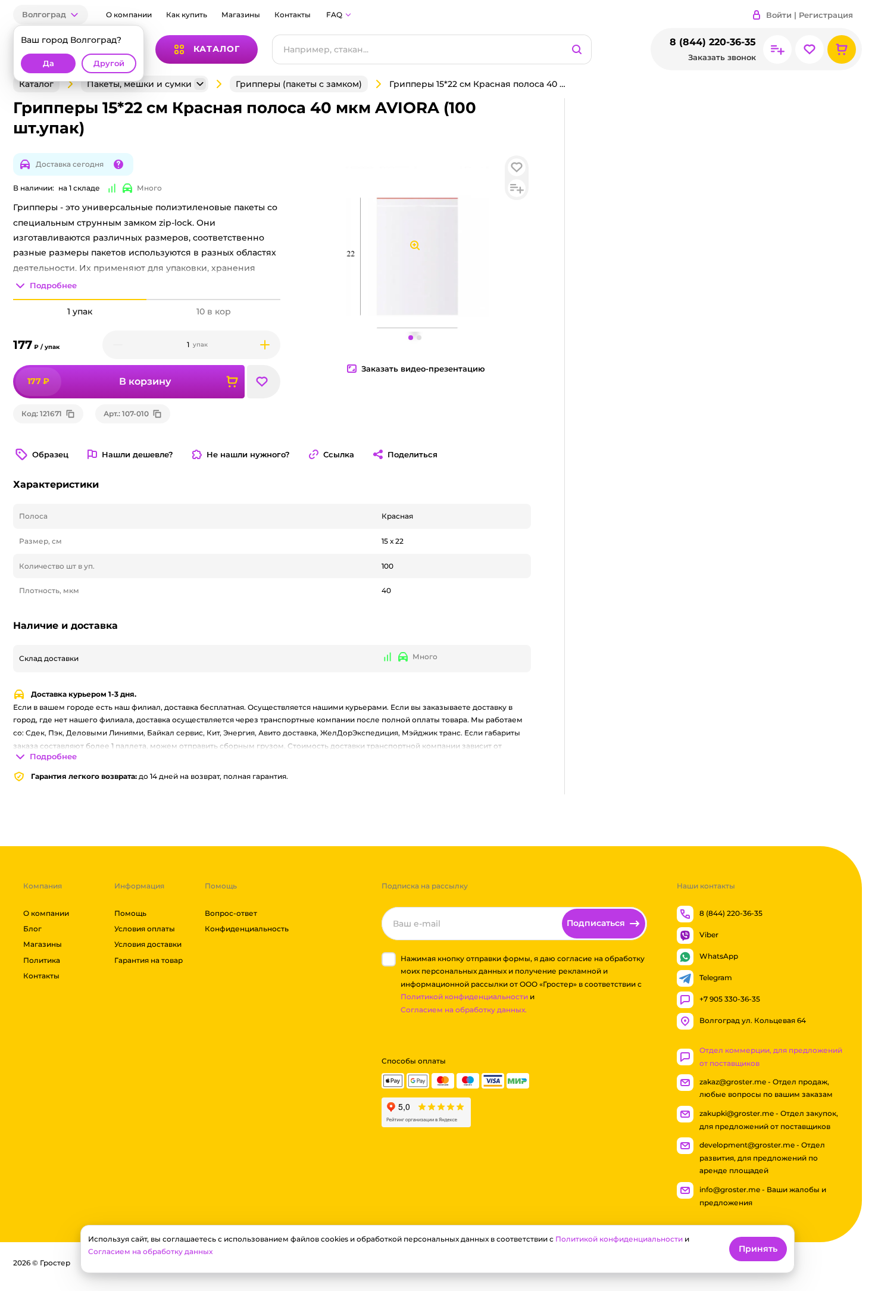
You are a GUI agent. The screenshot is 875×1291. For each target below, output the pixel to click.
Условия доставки (148, 944)
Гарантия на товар (148, 960)
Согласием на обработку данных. (464, 1009)
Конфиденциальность (247, 928)
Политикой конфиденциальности (464, 997)
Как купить (186, 14)
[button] (50, 14)
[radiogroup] (146, 311)
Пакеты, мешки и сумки (139, 84)
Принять (758, 1248)
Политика (41, 960)
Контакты (292, 14)
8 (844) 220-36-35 (713, 42)
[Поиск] (576, 49)
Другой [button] (108, 63)
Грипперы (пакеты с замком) (299, 84)
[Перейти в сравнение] (777, 49)
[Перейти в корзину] (841, 49)
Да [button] (48, 63)
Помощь (130, 913)
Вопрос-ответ (231, 913)
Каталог (36, 84)
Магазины (240, 14)
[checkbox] (389, 959)
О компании (129, 14)
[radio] (79, 299)
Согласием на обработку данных (150, 1251)
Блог (32, 928)
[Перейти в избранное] (809, 49)
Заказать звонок (722, 57)
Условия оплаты (144, 928)
